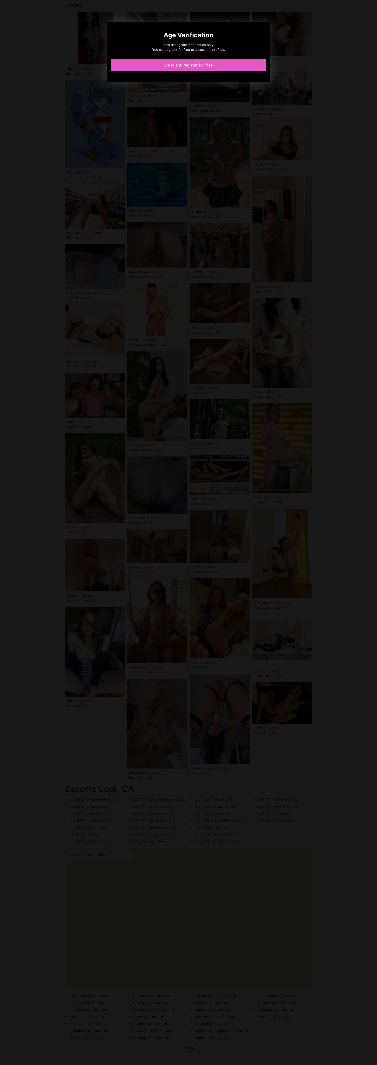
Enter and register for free (188, 65)
